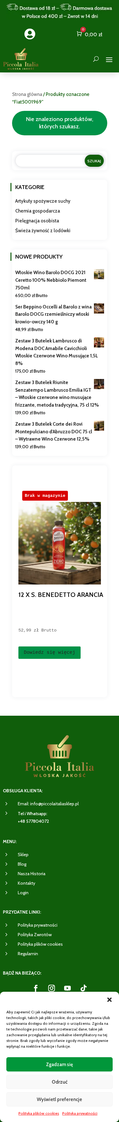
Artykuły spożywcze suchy (42, 201)
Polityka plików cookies (38, 1113)
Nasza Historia (31, 873)
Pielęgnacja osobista (37, 221)
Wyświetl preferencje (59, 1099)
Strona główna (27, 94)
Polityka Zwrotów (35, 934)
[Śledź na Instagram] (51, 988)
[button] (109, 1000)
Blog (22, 864)
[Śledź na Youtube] (67, 988)
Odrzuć (60, 1082)
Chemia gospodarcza (37, 211)
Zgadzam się (59, 1064)
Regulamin (28, 953)
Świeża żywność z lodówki (42, 230)
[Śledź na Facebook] (36, 988)
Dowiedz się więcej (49, 652)
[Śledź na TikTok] (83, 988)
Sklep (23, 854)
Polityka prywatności (79, 1113)
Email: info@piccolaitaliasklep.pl (48, 804)
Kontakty (26, 883)
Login (23, 893)
